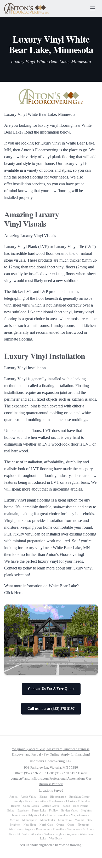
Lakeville (62, 815)
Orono (60, 824)
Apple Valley (28, 796)
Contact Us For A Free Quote (51, 689)
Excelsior (23, 810)
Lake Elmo (46, 815)
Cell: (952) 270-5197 (62, 773)
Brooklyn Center (79, 796)
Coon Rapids (31, 805)
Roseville (58, 829)
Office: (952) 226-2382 (30, 773)
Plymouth (83, 824)
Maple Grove (79, 815)
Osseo (71, 824)
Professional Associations (67, 778)
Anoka (13, 796)
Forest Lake (39, 810)
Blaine (43, 796)
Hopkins (86, 810)
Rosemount (43, 829)
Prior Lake (15, 829)
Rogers (29, 829)
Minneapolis (29, 819)
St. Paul (22, 834)
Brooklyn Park (21, 801)
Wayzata (72, 834)
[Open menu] (92, 8)
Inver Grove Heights (24, 815)
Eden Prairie (80, 805)
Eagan (66, 805)
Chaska (70, 801)
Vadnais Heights (54, 834)
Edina (10, 810)
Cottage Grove (50, 805)
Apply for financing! (75, 754)
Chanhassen (56, 801)
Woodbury (55, 838)
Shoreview (73, 829)
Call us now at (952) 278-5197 (51, 709)
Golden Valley (69, 810)
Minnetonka (47, 819)
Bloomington (58, 796)
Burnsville (39, 801)
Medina (14, 819)
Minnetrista (65, 819)
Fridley (53, 810)
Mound (79, 819)
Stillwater (35, 834)
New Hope (30, 824)
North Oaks (46, 824)
